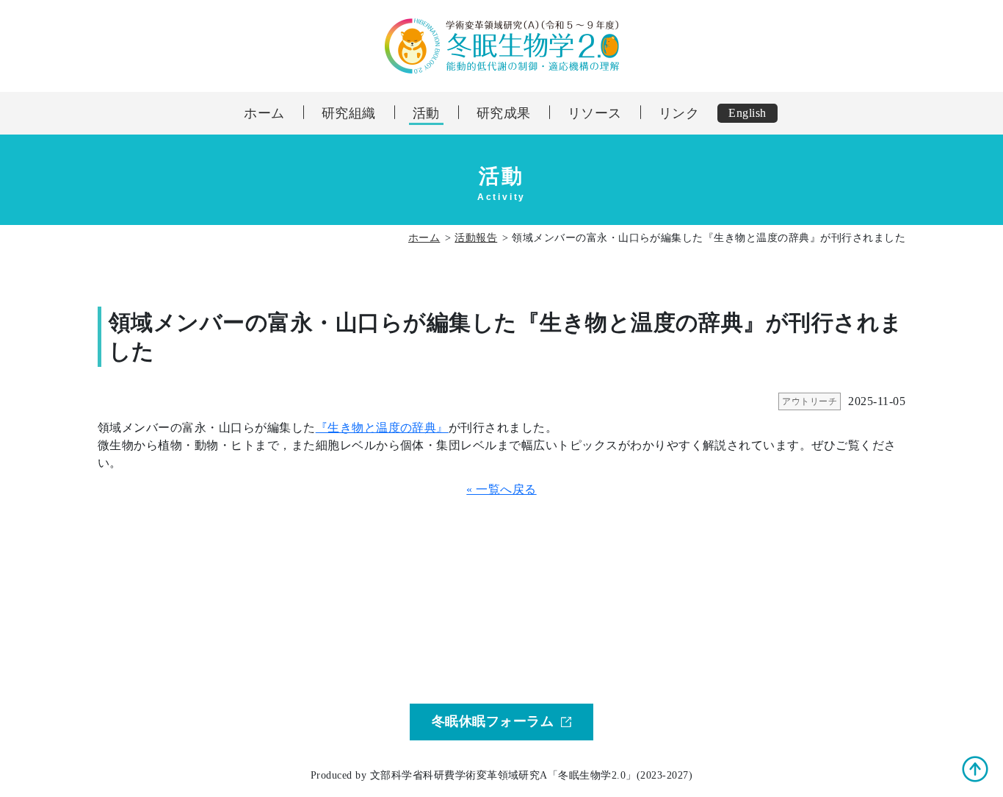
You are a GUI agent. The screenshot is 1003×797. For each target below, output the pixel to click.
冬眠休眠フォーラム (493, 721)
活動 (426, 113)
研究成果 (504, 113)
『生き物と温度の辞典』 (382, 427)
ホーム (264, 113)
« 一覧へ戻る (501, 489)
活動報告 (476, 237)
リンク (679, 113)
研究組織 (349, 113)
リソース (595, 113)
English (747, 113)
